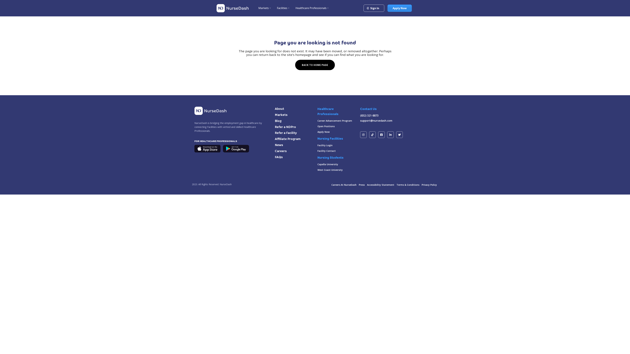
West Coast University (330, 169)
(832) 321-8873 (369, 115)
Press (362, 184)
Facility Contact (326, 150)
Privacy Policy (429, 184)
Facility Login (325, 145)
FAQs (279, 157)
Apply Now (323, 131)
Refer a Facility (286, 133)
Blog (278, 121)
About (279, 109)
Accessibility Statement (380, 184)
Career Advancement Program (334, 120)
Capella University (327, 164)
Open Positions (326, 126)
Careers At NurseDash (344, 184)
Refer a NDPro (285, 127)
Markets (281, 115)
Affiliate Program (288, 139)
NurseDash (226, 184)
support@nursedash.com (376, 120)
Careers (281, 151)
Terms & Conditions (408, 184)
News (279, 145)
